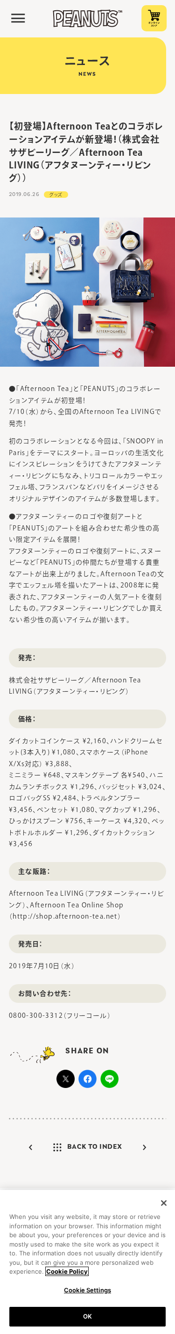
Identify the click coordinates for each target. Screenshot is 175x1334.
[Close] (164, 1203)
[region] (87, 1262)
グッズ (56, 194)
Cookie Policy (67, 1271)
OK (87, 1316)
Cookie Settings (87, 1290)
